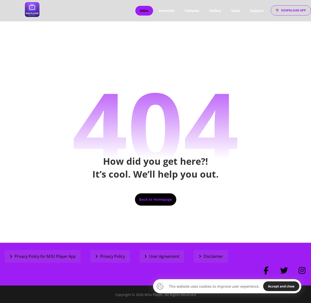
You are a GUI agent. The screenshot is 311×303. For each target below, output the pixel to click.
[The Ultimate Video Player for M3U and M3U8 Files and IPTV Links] (32, 9)
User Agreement (164, 256)
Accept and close (281, 286)
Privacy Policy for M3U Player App (45, 256)
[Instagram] (302, 270)
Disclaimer (213, 256)
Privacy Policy (112, 256)
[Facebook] (266, 270)
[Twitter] (284, 270)
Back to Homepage (155, 199)
